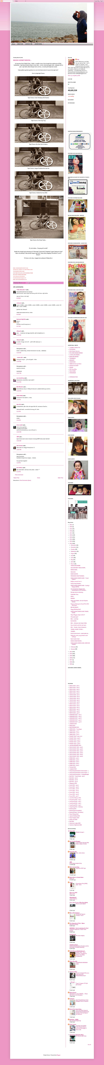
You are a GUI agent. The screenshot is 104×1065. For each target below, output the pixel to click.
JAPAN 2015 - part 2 (74, 732)
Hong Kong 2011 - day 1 (75, 799)
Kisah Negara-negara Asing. (76, 863)
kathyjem (72, 998)
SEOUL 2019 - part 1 (74, 685)
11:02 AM (19, 335)
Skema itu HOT (73, 892)
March (72, 563)
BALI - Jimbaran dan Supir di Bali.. (79, 623)
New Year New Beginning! (75, 1020)
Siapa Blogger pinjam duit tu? (78, 614)
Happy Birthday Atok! (76, 609)
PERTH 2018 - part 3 (74, 707)
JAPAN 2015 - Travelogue (75, 729)
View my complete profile (74, 75)
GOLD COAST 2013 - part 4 (76, 752)
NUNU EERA (20, 395)
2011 (71, 651)
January (73, 649)
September (74, 551)
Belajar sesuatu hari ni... (76, 581)
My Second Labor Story (81, 1036)
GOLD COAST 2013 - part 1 (76, 747)
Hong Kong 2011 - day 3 (75, 803)
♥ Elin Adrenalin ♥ (21, 289)
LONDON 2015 (73, 723)
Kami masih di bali (75, 639)
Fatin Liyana (73, 1024)
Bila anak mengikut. (80, 935)
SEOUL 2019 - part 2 (74, 687)
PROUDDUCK (73, 897)
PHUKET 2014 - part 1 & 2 (75, 736)
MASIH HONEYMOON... (22, 60)
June (72, 557)
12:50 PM (19, 449)
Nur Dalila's (19, 467)
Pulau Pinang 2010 (73, 814)
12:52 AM (19, 440)
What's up (72, 878)
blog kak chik (73, 851)
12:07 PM (19, 373)
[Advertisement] (41, 51)
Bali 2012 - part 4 (73, 781)
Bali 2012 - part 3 (73, 779)
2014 (71, 539)
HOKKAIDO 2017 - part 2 (75, 716)
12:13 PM (19, 382)
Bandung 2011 (72, 808)
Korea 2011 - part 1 (74, 785)
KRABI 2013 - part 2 (74, 759)
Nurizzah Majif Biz (21, 319)
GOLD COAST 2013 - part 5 (76, 754)
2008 (71, 657)
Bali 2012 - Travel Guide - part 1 (77, 776)
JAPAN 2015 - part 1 (74, 731)
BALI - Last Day (74, 619)
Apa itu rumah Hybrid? (81, 903)
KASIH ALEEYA (74, 574)
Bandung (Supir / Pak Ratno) (76, 812)
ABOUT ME (20, 44)
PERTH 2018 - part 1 (74, 703)
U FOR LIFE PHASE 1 (74, 354)
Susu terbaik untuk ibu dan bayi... (79, 625)
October (73, 549)
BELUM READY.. (75, 607)
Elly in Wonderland (74, 912)
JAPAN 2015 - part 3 (74, 734)
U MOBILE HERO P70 (74, 347)
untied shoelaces (73, 898)
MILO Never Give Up (74, 351)
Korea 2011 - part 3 (74, 788)
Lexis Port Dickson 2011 (75, 797)
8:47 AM (19, 326)
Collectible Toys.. (75, 594)
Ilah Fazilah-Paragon (75, 841)
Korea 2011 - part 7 (74, 796)
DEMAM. (73, 598)
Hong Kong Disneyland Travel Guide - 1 (78, 770)
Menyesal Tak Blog (74, 924)
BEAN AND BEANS (73, 356)
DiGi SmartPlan (73, 369)
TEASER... (73, 631)
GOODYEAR (72, 362)
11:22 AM (19, 352)
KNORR (71, 367)
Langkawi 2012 (73, 769)
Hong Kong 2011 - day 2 (75, 801)
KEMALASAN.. (74, 569)
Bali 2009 (71, 821)
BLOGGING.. (74, 621)
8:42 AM (19, 314)
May (72, 559)
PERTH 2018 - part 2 (74, 705)
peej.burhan (73, 934)
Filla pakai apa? (74, 616)
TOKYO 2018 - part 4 (74, 700)
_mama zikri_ (20, 357)
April (72, 561)
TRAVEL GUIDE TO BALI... (77, 629)
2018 (71, 531)
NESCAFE (71, 360)
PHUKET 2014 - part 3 (74, 738)
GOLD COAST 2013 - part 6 (76, 756)
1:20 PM (19, 462)
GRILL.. (72, 596)
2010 (71, 653)
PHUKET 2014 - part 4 (74, 740)
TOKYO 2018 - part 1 (74, 694)
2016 (71, 535)
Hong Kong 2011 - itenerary (76, 806)
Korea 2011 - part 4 (74, 790)
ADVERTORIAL (38, 44)
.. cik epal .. (72, 982)
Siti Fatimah (20, 445)
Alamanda (73, 571)
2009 (71, 655)
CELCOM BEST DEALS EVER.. (78, 567)
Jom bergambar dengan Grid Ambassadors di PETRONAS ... (79, 589)
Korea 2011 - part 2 (74, 787)
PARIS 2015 (72, 725)
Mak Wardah (20, 386)
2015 (71, 537)
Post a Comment (19, 474)
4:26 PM (19, 420)
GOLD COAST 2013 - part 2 (76, 749)
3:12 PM (19, 411)
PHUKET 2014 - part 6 (74, 743)
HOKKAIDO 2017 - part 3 (75, 718)
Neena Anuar (73, 992)
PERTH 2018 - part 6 (74, 712)
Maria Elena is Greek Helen (76, 877)
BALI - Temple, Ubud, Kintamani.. (79, 627)
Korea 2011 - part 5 (74, 792)
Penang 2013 (72, 767)
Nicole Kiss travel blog (75, 1009)
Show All (89, 1044)
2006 (71, 662)
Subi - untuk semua (80, 853)
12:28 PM (19, 390)
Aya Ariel (19, 404)
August (73, 553)
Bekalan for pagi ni (80, 832)
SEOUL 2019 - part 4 (74, 691)
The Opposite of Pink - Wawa (77, 923)
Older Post (60, 477)
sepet (71, 882)
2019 (71, 528)
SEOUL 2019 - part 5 (74, 693)
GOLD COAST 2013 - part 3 (76, 750)
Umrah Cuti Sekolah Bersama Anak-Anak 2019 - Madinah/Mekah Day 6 (82, 974)
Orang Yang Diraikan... (76, 583)
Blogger (58, 1055)
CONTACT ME (28, 44)
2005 (71, 664)
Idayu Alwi (72, 831)
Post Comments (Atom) (25, 480)
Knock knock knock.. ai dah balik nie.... (80, 633)
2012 (71, 543)
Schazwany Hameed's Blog (77, 1034)
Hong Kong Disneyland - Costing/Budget (79, 774)
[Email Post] (29, 282)
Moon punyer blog (74, 867)
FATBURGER (72, 372)
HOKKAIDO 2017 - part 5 (75, 721)
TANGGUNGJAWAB (75, 565)
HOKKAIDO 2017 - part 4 (75, 720)
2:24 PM (19, 471)
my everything (20, 378)
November (73, 547)
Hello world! (72, 893)
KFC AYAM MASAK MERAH (76, 353)
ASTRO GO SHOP (73, 365)
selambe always (74, 944)
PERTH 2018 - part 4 (74, 709)
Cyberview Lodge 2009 (74, 823)
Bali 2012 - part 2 (73, 778)
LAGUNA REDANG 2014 (75, 745)
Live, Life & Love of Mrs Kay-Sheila (79, 902)
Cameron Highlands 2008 (75, 825)
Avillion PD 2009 (73, 819)
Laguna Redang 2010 (74, 815)
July (72, 555)
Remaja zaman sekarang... (77, 592)
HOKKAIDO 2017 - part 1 (75, 714)
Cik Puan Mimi (73, 971)
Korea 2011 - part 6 (74, 794)
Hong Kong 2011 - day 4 (75, 805)
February (73, 646)
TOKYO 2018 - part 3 (74, 698)
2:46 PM (19, 399)
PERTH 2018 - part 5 (74, 711)
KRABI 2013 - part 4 (74, 763)
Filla (78, 59)
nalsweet (19, 303)
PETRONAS (72, 349)
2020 (71, 526)
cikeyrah (19, 331)
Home (13, 44)
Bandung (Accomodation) (75, 810)
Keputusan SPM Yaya (81, 868)
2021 (71, 524)
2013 (71, 541)
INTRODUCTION (73, 377)
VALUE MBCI (72, 371)
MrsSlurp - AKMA (74, 1019)
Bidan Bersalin (73, 961)
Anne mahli (19, 425)
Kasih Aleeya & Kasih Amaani (77, 951)
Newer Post (16, 477)
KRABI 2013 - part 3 (74, 761)
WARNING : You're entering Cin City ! (79, 928)
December (73, 545)
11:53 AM (19, 361)
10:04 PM (19, 432)
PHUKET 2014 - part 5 (74, 741)
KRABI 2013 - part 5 (74, 765)
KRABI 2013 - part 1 (74, 758)
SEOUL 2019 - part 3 (74, 689)
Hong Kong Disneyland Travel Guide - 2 (78, 772)
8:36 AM (19, 298)
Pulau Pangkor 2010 (74, 817)
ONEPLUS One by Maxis (75, 363)
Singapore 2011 (73, 783)
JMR (18, 436)
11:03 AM (19, 343)
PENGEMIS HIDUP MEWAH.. (78, 576)
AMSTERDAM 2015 (74, 727)
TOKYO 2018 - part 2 (74, 696)
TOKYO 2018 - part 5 (74, 702)
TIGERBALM (72, 358)
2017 (71, 533)
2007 (71, 659)
